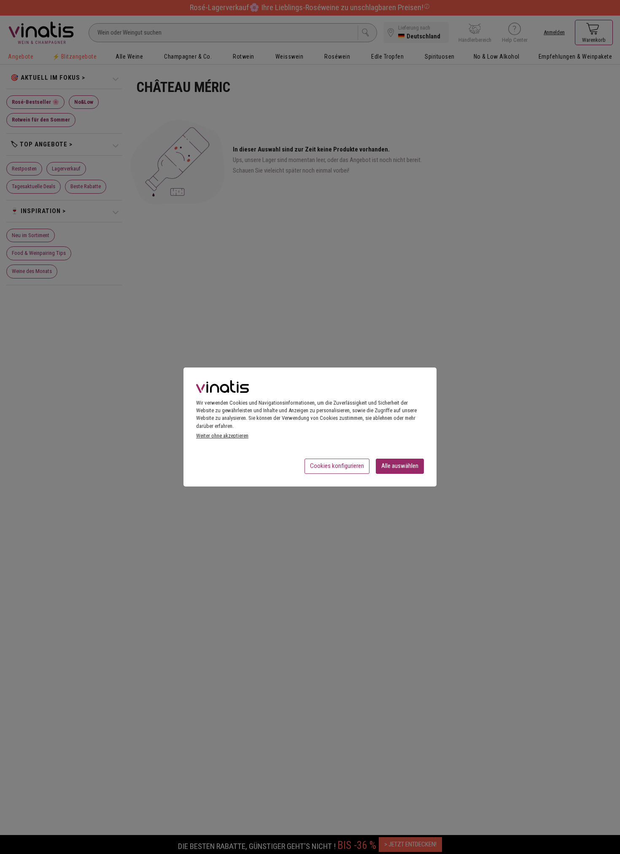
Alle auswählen (399, 466)
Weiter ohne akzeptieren (222, 435)
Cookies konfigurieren (337, 466)
